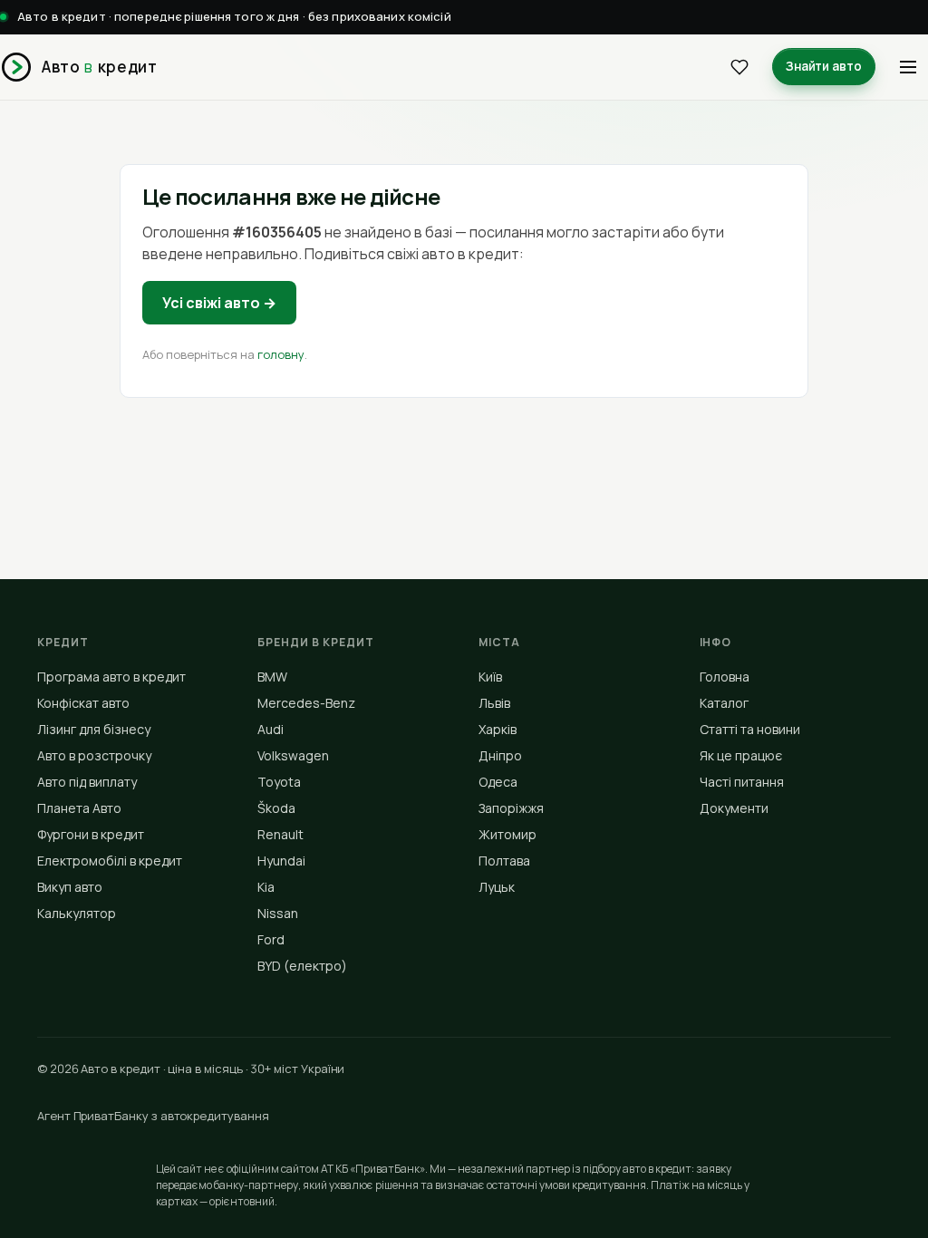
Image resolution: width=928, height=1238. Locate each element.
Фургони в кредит (90, 834)
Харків (497, 729)
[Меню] (908, 67)
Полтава (504, 860)
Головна (724, 676)
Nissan (277, 913)
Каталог (724, 702)
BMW (272, 676)
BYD (302, 965)
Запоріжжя (511, 808)
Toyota (279, 781)
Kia (266, 886)
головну (280, 354)
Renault (280, 834)
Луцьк (496, 886)
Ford (271, 939)
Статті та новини (750, 729)
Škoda (276, 808)
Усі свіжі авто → (219, 303)
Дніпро (500, 755)
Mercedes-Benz (306, 702)
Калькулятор (76, 913)
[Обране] (739, 67)
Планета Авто (79, 808)
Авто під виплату (87, 781)
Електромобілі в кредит (109, 860)
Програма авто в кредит (111, 676)
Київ (490, 676)
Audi (270, 729)
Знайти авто (824, 66)
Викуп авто (69, 886)
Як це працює (741, 755)
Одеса (497, 781)
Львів (494, 702)
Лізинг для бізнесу (93, 729)
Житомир (507, 834)
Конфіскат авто (83, 702)
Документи (734, 808)
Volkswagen (293, 755)
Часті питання (742, 781)
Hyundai (281, 860)
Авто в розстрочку (94, 755)
